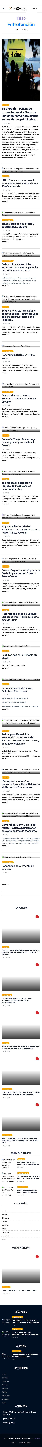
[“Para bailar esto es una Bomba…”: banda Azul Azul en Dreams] (21, 385)
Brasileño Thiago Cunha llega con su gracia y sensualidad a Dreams (19, 442)
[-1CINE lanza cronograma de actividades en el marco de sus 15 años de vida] (21, 170)
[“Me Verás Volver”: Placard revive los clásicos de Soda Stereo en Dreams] (9, 1177)
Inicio (16, 29)
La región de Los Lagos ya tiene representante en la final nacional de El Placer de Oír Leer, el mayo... (26, 1322)
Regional (5, 1214)
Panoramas (6, 1232)
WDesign (37, 1438)
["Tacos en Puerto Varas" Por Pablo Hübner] (21, 1268)
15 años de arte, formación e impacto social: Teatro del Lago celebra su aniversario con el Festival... (20, 315)
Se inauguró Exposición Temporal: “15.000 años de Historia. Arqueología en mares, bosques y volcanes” (20, 739)
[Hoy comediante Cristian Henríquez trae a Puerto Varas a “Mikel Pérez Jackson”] (21, 516)
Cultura (4, 1229)
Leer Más (5, 201)
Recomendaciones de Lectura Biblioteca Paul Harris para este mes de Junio (20, 617)
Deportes (5, 1225)
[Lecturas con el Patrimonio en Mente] (21, 646)
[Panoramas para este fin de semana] (21, 857)
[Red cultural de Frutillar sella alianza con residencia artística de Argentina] (9, 1164)
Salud (4, 1239)
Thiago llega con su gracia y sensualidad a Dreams (18, 225)
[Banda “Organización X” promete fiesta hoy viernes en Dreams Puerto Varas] (21, 560)
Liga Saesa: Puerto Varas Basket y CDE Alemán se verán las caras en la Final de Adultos (21, 1093)
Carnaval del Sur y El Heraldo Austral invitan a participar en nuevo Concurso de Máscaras (19, 828)
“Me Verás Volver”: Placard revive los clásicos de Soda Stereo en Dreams (28, 1178)
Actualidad (5, 1236)
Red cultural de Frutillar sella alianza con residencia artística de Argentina (28, 1165)
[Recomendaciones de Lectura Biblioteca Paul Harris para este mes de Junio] (21, 603)
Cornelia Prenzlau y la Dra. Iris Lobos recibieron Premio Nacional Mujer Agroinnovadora (17, 1000)
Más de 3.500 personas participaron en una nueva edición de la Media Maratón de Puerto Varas (20, 1140)
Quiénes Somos (25, 1442)
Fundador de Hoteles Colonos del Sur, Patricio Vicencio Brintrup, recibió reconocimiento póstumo (20, 952)
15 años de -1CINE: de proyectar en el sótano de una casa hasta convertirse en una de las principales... (20, 114)
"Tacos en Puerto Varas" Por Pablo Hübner (19, 1290)
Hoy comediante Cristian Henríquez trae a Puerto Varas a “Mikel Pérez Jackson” (20, 529)
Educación (5, 1218)
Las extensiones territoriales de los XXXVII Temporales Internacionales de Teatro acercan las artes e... (26, 1358)
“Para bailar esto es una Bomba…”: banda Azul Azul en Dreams (19, 398)
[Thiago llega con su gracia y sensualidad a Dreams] (21, 213)
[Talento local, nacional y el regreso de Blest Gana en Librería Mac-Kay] (21, 472)
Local (4, 1211)
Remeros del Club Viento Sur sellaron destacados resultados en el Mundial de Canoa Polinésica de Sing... (28, 1193)
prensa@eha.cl (9, 1419)
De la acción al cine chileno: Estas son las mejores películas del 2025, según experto (20, 267)
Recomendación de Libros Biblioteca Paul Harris (17, 690)
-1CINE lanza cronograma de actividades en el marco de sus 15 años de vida (20, 183)
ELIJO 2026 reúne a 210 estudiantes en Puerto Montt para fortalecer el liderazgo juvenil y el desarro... (26, 1336)
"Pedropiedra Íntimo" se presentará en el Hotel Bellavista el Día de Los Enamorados (21, 784)
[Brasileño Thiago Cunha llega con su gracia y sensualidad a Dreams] (21, 429)
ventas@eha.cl (9, 1423)
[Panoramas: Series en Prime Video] (21, 346)
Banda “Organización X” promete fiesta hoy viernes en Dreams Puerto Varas (21, 573)
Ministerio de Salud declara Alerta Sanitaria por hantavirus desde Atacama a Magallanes (21, 1047)
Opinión (4, 1221)
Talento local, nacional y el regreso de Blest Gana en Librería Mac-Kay (17, 486)
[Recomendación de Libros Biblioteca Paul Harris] (21, 679)
